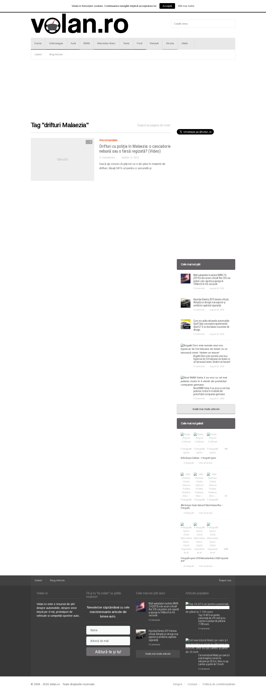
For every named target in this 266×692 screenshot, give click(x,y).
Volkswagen (56, 43)
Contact (192, 684)
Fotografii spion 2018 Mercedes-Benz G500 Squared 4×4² (204, 559)
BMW (87, 43)
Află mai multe (186, 5)
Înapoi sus (225, 580)
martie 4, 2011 (130, 157)
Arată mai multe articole (205, 409)
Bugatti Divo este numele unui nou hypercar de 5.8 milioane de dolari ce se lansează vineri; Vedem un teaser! (211, 359)
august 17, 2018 (217, 398)
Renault (154, 43)
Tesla (126, 43)
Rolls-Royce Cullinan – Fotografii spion (198, 457)
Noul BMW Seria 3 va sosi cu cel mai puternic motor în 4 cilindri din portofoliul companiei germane (211, 391)
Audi (73, 43)
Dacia (37, 43)
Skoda (170, 43)
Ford (139, 43)
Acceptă (167, 5)
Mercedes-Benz (106, 43)
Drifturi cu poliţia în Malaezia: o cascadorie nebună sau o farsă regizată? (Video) (135, 148)
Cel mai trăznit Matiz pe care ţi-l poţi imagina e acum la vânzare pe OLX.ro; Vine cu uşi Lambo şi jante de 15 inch (213, 660)
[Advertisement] (133, 91)
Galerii (38, 54)
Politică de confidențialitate (219, 684)
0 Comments (107, 157)
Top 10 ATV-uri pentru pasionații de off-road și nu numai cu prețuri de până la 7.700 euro (211, 620)
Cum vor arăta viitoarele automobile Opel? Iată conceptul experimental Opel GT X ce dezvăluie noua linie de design (211, 325)
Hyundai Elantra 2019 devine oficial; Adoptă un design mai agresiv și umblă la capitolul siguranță (211, 302)
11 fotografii (188, 463)
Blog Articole (56, 54)
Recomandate (108, 140)
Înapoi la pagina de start (154, 125)
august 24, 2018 (217, 288)
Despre (177, 684)
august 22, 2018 (217, 334)
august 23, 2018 (217, 310)
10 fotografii (188, 513)
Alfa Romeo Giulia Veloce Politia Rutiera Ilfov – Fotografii (202, 506)
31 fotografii (188, 566)
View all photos (205, 463)
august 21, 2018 (217, 366)
